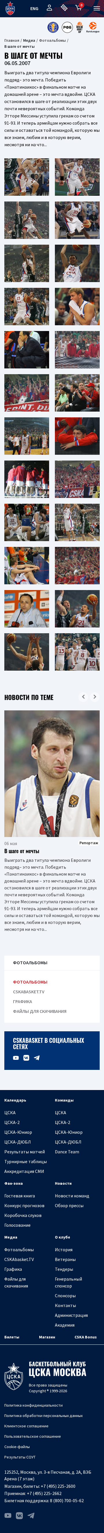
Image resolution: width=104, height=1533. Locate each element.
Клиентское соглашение (26, 1426)
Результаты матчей (24, 1151)
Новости (63, 1183)
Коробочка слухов (23, 1215)
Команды (64, 1100)
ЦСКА (10, 1112)
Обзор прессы (69, 1205)
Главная (11, 40)
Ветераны (65, 1259)
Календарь (15, 1100)
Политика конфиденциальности (33, 1405)
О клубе (62, 1237)
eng (34, 8)
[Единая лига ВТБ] (53, 27)
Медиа (10, 1237)
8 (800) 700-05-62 (67, 1500)
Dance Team (67, 1151)
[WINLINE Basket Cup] (79, 27)
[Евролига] (93, 27)
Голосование (17, 1225)
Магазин (47, 1337)
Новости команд (72, 1196)
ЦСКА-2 (12, 1122)
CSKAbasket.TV (28, 991)
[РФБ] (67, 27)
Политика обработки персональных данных (43, 1415)
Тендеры (64, 1269)
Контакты (65, 1305)
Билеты (11, 1337)
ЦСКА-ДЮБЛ (17, 1142)
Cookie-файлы (17, 1446)
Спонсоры (65, 1295)
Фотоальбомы (52, 40)
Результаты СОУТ (20, 1457)
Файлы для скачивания (39, 1011)
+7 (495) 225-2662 (44, 1493)
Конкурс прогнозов (24, 1205)
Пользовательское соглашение (32, 1436)
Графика (22, 1001)
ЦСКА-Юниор (18, 1132)
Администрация (71, 1315)
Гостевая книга (19, 1196)
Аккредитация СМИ (24, 1171)
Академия (65, 1325)
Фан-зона (13, 1183)
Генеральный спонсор (68, 1282)
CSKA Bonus (86, 1337)
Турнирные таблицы (25, 1161)
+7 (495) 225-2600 (58, 1486)
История (64, 1249)
